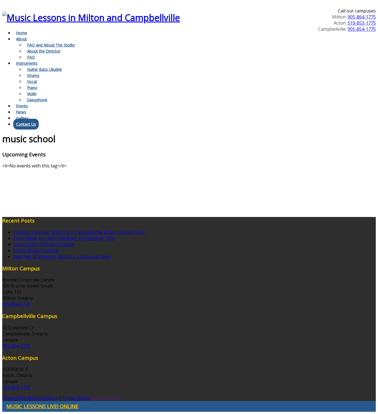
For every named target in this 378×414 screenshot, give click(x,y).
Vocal (32, 81)
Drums (33, 75)
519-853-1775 (362, 23)
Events (22, 105)
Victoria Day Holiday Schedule (43, 244)
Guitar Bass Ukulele (44, 69)
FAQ (31, 57)
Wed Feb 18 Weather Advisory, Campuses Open (62, 256)
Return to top (105, 398)
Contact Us (26, 124)
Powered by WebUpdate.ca (30, 398)
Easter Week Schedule (36, 250)
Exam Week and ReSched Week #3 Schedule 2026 (64, 238)
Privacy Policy (76, 398)
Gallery (22, 118)
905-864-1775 (362, 17)
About (21, 39)
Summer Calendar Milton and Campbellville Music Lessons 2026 (79, 232)
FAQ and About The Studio (51, 45)
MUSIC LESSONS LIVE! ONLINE (42, 406)
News (21, 112)
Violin (32, 93)
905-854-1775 (362, 29)
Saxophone (37, 99)
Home (21, 32)
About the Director (44, 51)
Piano (32, 87)
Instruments (27, 63)
